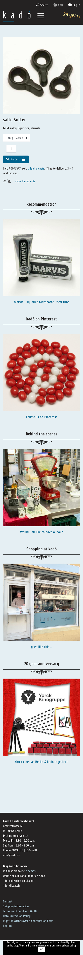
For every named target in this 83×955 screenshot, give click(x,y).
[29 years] (17, 16)
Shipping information (16, 906)
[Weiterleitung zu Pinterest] (41, 372)
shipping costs (36, 168)
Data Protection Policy (17, 916)
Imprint (7, 926)
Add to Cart (13, 159)
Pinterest (50, 417)
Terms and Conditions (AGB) (20, 911)
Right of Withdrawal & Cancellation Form (28, 921)
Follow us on (35, 417)
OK (41, 949)
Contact (7, 901)
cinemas (30, 871)
